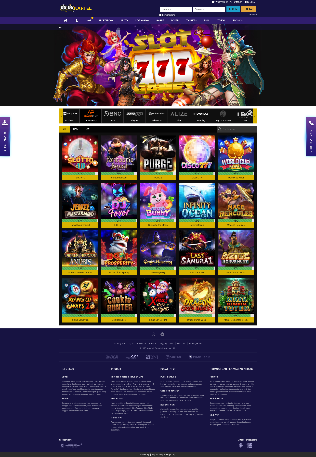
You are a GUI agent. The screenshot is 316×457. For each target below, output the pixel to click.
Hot (89, 20)
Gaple (160, 20)
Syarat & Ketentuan (137, 343)
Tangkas (191, 20)
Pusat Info (181, 343)
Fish (206, 20)
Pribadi (152, 343)
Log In (233, 9)
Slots (124, 20)
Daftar (248, 9)
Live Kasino (142, 20)
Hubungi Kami (195, 343)
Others (221, 20)
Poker (175, 20)
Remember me (168, 14)
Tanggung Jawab (166, 343)
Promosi (238, 20)
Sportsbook (106, 20)
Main (80, 153)
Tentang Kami (120, 343)
